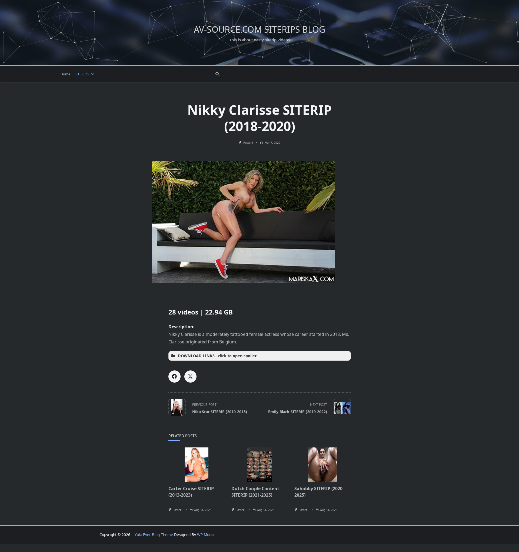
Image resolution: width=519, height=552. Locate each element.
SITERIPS (82, 74)
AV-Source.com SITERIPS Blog (259, 29)
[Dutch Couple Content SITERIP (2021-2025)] (259, 464)
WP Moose (206, 534)
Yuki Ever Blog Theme (154, 534)
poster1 (248, 143)
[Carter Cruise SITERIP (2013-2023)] (196, 464)
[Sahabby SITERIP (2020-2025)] (322, 464)
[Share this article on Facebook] (174, 376)
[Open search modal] (217, 74)
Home (65, 74)
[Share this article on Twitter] (190, 376)
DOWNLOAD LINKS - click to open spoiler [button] (217, 355)
